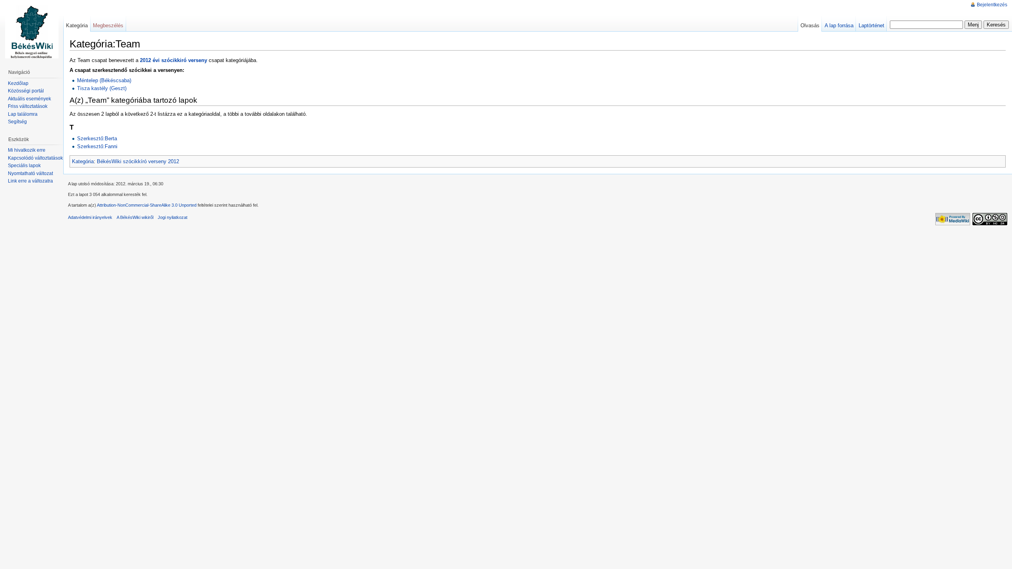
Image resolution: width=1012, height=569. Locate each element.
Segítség (17, 121)
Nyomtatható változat (30, 173)
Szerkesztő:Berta (97, 138)
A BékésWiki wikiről (135, 217)
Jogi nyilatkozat (172, 217)
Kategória (83, 161)
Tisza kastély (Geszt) (101, 88)
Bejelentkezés (992, 5)
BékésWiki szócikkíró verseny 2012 (138, 161)
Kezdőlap (18, 83)
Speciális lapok (24, 165)
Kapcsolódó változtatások (35, 158)
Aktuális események (29, 99)
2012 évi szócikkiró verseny (173, 60)
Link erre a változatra (30, 181)
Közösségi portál (26, 91)
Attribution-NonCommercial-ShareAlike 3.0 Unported (146, 205)
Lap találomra (23, 114)
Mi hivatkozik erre (26, 150)
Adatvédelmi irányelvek (90, 217)
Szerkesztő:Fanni (97, 146)
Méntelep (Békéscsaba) (104, 80)
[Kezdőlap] (31, 31)
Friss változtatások (27, 106)
